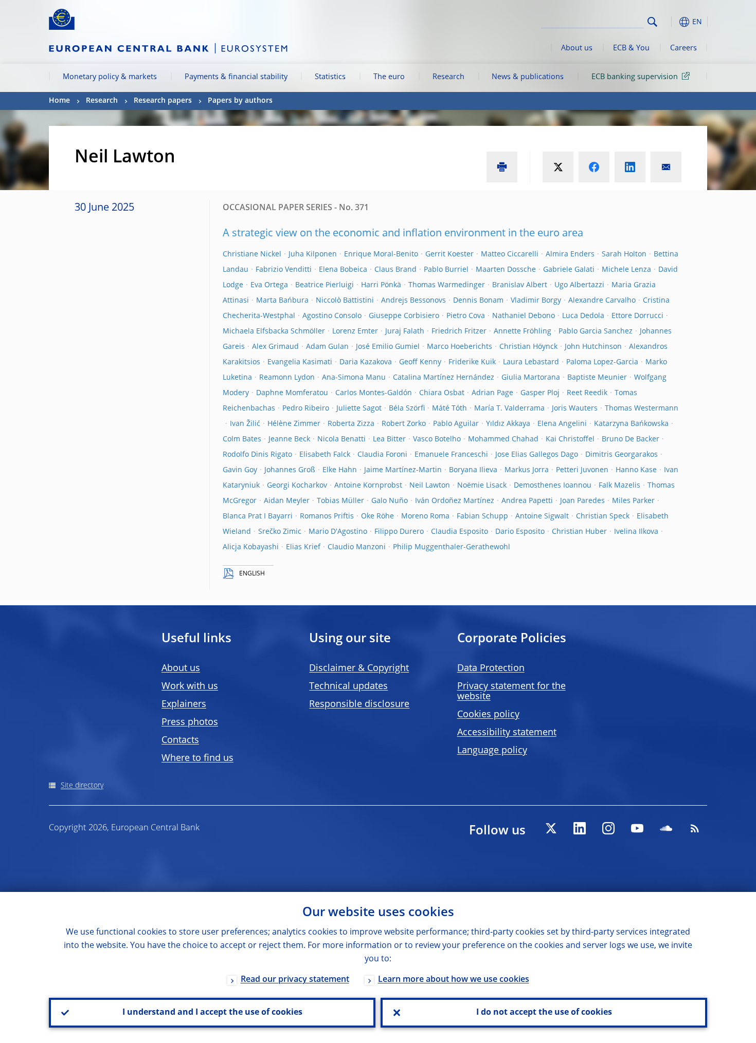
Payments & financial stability (236, 77)
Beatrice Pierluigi (324, 285)
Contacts (180, 740)
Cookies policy (488, 714)
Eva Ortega (269, 285)
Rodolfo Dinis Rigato (257, 454)
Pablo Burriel (446, 269)
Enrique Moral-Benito (381, 254)
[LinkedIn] (579, 828)
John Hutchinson (593, 346)
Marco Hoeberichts (459, 346)
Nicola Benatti (341, 439)
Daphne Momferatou (292, 393)
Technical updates (348, 686)
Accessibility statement (506, 732)
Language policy (492, 750)
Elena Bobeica (343, 269)
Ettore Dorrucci (637, 316)
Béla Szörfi (407, 408)
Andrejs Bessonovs (413, 300)
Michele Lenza (626, 269)
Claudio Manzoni (357, 547)
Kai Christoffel (570, 439)
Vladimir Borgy (536, 300)
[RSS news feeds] (694, 828)
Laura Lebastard (531, 362)
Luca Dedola (583, 316)
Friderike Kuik (472, 362)
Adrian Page (492, 393)
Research (448, 77)
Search (652, 22)
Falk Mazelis (619, 485)
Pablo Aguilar (456, 423)
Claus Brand (395, 269)
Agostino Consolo (332, 316)
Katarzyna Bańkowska (631, 423)
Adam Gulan (327, 346)
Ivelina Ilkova (636, 531)
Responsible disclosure (359, 704)
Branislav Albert (519, 285)
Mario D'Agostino (338, 531)
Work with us (189, 686)
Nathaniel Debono (523, 316)
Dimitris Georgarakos (621, 454)
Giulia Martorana (530, 377)
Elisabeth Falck (324, 454)
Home (59, 100)
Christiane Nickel (252, 254)
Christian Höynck (528, 346)
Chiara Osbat (441, 393)
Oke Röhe (377, 516)
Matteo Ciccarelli (509, 254)
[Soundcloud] (666, 828)
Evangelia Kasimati (299, 362)
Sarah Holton (624, 254)
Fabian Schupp (482, 516)
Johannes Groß (289, 470)
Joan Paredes (582, 501)
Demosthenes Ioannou (552, 485)
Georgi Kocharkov (297, 485)
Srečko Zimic (279, 531)
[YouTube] (637, 828)
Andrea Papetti (527, 501)
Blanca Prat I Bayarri (258, 516)
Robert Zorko (404, 423)
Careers (683, 48)
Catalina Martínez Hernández (443, 377)
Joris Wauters (575, 408)
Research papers (163, 100)
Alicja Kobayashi (251, 547)
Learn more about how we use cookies (453, 980)
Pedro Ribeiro (305, 408)
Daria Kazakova (365, 362)
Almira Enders (570, 254)
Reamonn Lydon (287, 377)
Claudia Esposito (459, 531)
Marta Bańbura (282, 300)
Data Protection (491, 668)
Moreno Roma (425, 516)
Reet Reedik (587, 393)
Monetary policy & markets (110, 77)
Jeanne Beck (289, 439)
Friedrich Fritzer (459, 331)
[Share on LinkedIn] (630, 167)
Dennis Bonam (478, 300)
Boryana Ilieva (473, 470)
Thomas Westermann (641, 408)
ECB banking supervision (634, 77)
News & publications (528, 77)
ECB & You (631, 48)
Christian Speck (602, 516)
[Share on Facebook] (594, 167)
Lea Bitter (389, 439)
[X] (550, 828)
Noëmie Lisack (482, 485)
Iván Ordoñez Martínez (454, 501)
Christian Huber (579, 531)
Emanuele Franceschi (451, 454)
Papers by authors (240, 100)
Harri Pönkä (381, 285)
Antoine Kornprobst (368, 485)
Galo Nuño (389, 501)
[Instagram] (608, 828)
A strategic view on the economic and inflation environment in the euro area (403, 234)
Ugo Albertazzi (579, 285)
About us (576, 48)
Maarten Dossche (506, 269)
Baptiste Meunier (597, 377)
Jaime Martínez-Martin (403, 470)
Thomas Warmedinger (446, 285)
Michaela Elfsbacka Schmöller (274, 331)
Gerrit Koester (449, 254)
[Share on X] (558, 167)
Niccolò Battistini (345, 300)
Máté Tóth (449, 408)
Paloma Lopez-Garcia (602, 362)
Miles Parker (633, 501)
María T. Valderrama (509, 408)
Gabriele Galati (569, 269)
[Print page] (502, 167)
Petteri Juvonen (582, 470)
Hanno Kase (636, 470)
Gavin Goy (240, 470)
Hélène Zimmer (293, 423)
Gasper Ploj (540, 393)
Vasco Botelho (437, 439)
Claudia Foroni (382, 454)
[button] (671, 21)
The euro (389, 77)
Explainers (183, 704)
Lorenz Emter (355, 331)
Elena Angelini (562, 423)
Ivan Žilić (245, 423)
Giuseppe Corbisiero (404, 316)
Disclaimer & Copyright (359, 668)
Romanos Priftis (327, 516)
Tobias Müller (340, 501)
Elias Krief (303, 547)
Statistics (330, 77)
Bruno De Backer (630, 439)
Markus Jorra (527, 470)
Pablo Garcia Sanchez (596, 331)
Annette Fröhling (522, 331)
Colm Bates (242, 439)
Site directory (82, 785)
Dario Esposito (520, 531)
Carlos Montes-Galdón (373, 393)
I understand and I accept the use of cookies (212, 1013)
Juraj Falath (404, 331)
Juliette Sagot (359, 408)
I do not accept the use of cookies (544, 1013)
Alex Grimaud (275, 346)
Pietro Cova (465, 316)
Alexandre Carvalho (602, 300)
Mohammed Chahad (503, 439)
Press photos (189, 722)
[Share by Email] (666, 167)
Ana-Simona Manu (354, 377)
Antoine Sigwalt (542, 516)
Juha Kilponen (313, 254)
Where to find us (197, 758)
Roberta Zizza (351, 423)
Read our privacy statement (295, 980)
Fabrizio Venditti (284, 269)
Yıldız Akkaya (508, 423)
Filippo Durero (399, 531)
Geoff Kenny (420, 362)
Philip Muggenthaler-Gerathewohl (451, 547)
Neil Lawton (429, 485)
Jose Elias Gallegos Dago (536, 454)
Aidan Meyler (287, 501)
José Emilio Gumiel (388, 346)
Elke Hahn (339, 470)
